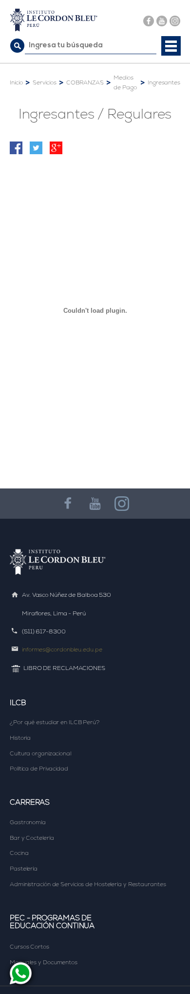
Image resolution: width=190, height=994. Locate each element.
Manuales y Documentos (43, 962)
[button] (171, 46)
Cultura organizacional (40, 753)
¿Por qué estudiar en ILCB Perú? (54, 722)
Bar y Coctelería (32, 838)
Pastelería (24, 868)
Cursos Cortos (29, 947)
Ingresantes (164, 82)
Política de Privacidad (39, 768)
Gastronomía (28, 822)
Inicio (16, 82)
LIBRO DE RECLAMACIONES (64, 668)
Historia (20, 738)
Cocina (19, 853)
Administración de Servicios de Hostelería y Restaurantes (88, 884)
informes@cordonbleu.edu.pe (62, 649)
